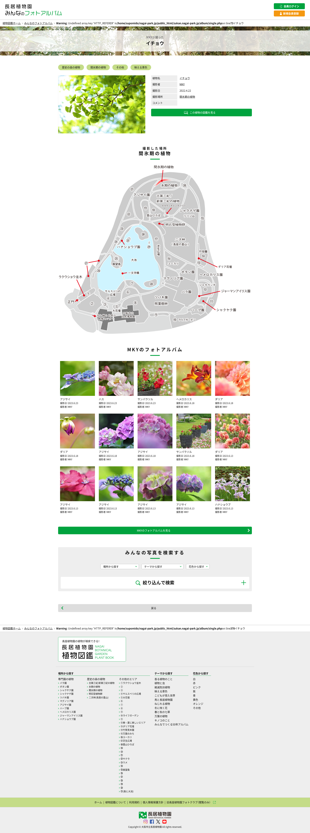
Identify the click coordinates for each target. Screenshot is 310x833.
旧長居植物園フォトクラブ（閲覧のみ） (189, 802)
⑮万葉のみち (127, 733)
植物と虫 (160, 683)
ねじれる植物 (162, 704)
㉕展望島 (125, 769)
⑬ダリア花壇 (127, 726)
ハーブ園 (64, 708)
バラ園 (63, 682)
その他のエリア (128, 679)
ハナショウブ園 (68, 719)
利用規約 (134, 802)
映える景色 (140, 67)
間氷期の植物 (98, 67)
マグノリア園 (66, 701)
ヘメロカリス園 (68, 711)
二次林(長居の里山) (98, 697)
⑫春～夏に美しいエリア (133, 722)
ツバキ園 (64, 697)
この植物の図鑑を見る (203, 112)
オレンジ (198, 704)
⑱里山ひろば (127, 744)
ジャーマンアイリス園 (71, 715)
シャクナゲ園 (66, 693)
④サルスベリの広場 (131, 693)
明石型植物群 (95, 693)
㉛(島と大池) (127, 791)
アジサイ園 (65, 704)
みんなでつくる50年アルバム (171, 724)
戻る (153, 608)
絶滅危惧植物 (162, 687)
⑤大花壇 (125, 697)
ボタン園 (64, 686)
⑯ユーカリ (126, 737)
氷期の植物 (94, 686)
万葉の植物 (161, 716)
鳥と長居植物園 (164, 700)
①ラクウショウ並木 (131, 682)
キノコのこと (162, 720)
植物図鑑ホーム (12, 23)
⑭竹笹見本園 (127, 729)
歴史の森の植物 (71, 67)
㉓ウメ (124, 762)
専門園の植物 (66, 679)
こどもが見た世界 (165, 695)
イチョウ (185, 78)
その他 (120, 67)
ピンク (197, 687)
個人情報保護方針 (153, 802)
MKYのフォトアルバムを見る (153, 530)
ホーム (98, 802)
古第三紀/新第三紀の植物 (101, 682)
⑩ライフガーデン (130, 715)
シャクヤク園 (66, 690)
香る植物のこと (164, 679)
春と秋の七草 (162, 712)
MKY (182, 84)
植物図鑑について (115, 802)
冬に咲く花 (161, 708)
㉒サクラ (125, 758)
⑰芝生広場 (126, 740)
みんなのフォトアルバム (38, 23)
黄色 (195, 700)
